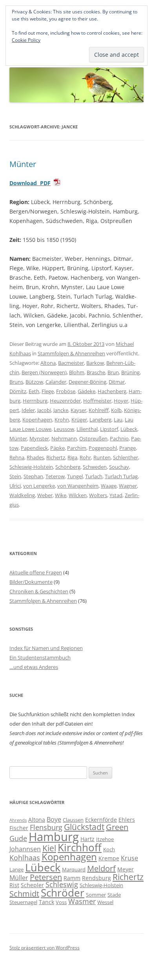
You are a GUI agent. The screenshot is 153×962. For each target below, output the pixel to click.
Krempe (108, 858)
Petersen (46, 877)
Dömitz (17, 391)
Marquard (74, 869)
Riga (72, 457)
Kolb (116, 410)
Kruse (129, 858)
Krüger (79, 419)
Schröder (62, 893)
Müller (18, 877)
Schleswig (62, 884)
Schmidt (24, 893)
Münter (22, 164)
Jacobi (44, 410)
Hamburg (54, 837)
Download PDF (30, 183)
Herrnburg (35, 400)
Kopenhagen (37, 419)
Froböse (65, 391)
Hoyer (121, 400)
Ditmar (117, 381)
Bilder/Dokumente (31, 581)
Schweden (95, 466)
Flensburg (46, 827)
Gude (18, 838)
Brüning (130, 372)
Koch (109, 849)
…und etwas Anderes (33, 666)
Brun (113, 372)
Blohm (76, 372)
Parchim (76, 447)
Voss (61, 902)
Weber (45, 495)
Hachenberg (112, 391)
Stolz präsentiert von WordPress (44, 947)
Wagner (128, 485)
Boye (54, 819)
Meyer (125, 869)
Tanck (46, 902)
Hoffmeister (97, 400)
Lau (118, 419)
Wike (60, 495)
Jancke (60, 410)
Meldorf (101, 868)
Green (117, 827)
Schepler (32, 885)
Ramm (72, 878)
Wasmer (82, 901)
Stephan (33, 476)
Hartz (87, 839)
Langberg (100, 419)
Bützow (34, 381)
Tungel (75, 476)
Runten (102, 457)
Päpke (57, 447)
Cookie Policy (26, 40)
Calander (56, 381)
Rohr (85, 457)
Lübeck (128, 429)
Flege (48, 391)
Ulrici (15, 485)
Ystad (115, 495)
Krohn (62, 419)
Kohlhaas (24, 857)
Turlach (93, 476)
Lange (16, 869)
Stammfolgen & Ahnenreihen (71, 353)
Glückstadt (84, 826)
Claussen (73, 819)
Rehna (16, 457)
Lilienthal (87, 429)
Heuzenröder (65, 400)
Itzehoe (105, 839)
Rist (14, 885)
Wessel (105, 902)
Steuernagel (23, 902)
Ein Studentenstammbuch (40, 657)
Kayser (78, 410)
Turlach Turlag (121, 476)
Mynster (39, 438)
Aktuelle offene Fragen (35, 572)
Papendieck (34, 447)
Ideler (28, 410)
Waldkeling (22, 495)
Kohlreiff (99, 410)
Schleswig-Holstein (31, 466)
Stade (114, 894)
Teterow (55, 476)
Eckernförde (101, 819)
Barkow (95, 362)
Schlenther (125, 457)
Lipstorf (109, 429)
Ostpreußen (93, 438)
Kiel (49, 848)
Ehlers (126, 819)
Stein (15, 476)
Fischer (18, 828)
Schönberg (67, 466)
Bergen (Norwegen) (44, 372)
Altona (48, 362)
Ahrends (18, 820)
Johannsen (25, 849)
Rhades (35, 457)
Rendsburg (96, 878)
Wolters (98, 495)
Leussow (64, 429)
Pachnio (119, 438)
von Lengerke (39, 485)
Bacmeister (71, 362)
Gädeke (86, 391)
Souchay (119, 466)
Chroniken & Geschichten (38, 591)
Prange (127, 447)
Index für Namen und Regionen (46, 648)
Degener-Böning (87, 381)
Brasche (96, 372)
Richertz (55, 457)
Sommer (96, 894)
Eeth (34, 391)
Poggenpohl (103, 447)
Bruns (16, 381)
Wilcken (78, 495)
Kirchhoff (80, 847)
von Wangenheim (77, 485)
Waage (109, 485)
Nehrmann (64, 438)
